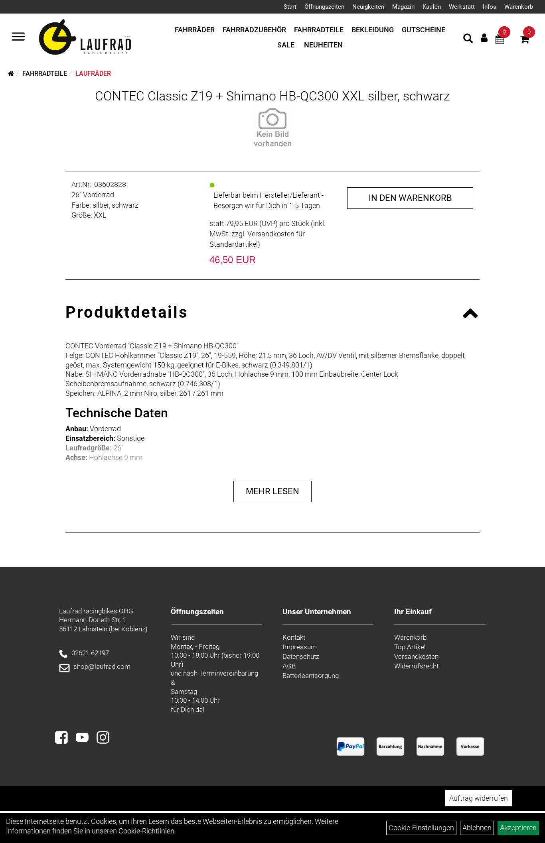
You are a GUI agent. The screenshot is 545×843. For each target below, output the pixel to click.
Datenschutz (300, 656)
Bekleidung (372, 30)
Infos (489, 6)
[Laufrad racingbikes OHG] (96, 37)
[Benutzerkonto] (484, 38)
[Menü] (18, 37)
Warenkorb (518, 6)
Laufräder (93, 73)
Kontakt (293, 637)
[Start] (11, 73)
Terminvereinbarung (228, 673)
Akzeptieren (518, 827)
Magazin (403, 6)
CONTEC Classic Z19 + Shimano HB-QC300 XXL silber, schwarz (272, 96)
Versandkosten (416, 656)
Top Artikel (410, 647)
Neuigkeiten (368, 6)
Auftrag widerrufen (478, 798)
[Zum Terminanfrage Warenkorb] (500, 40)
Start (290, 6)
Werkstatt (462, 6)
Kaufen (432, 6)
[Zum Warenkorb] (524, 40)
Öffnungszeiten (324, 6)
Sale (285, 45)
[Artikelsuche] (468, 39)
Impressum (299, 647)
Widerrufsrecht (416, 666)
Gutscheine (423, 30)
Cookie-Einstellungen (421, 827)
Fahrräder (195, 30)
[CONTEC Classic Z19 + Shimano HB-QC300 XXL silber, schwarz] (272, 127)
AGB (289, 666)
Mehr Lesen (272, 491)
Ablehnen (477, 827)
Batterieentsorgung (310, 676)
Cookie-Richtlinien (146, 831)
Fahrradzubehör (254, 30)
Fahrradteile (319, 30)
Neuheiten (323, 45)
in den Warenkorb (410, 198)
